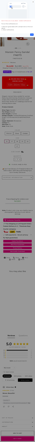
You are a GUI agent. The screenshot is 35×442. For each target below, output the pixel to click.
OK (32, 34)
